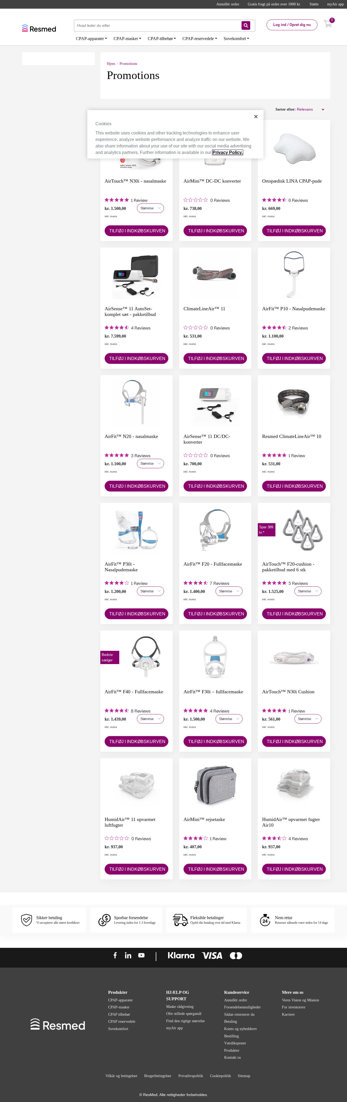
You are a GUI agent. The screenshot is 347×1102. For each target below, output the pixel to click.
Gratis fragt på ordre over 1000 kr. (274, 4)
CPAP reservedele (121, 1021)
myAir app (335, 4)
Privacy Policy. (228, 152)
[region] (175, 134)
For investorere (293, 1007)
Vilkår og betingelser (121, 1076)
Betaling (230, 1021)
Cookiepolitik (220, 1076)
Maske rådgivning (180, 1007)
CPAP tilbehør (119, 1014)
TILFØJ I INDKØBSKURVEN (137, 231)
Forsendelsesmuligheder (242, 1007)
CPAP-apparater (120, 1000)
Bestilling (231, 1036)
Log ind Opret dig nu (292, 25)
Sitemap (244, 1076)
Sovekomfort (118, 1029)
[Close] (256, 117)
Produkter (231, 1050)
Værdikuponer (235, 1043)
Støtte (314, 4)
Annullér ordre (227, 4)
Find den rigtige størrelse (185, 1021)
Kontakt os (232, 1057)
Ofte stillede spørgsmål (183, 1014)
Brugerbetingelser (157, 1076)
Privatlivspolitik (190, 1076)
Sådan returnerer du (239, 1014)
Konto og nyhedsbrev (240, 1029)
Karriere (288, 1014)
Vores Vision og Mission (300, 1000)
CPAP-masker (119, 1007)
